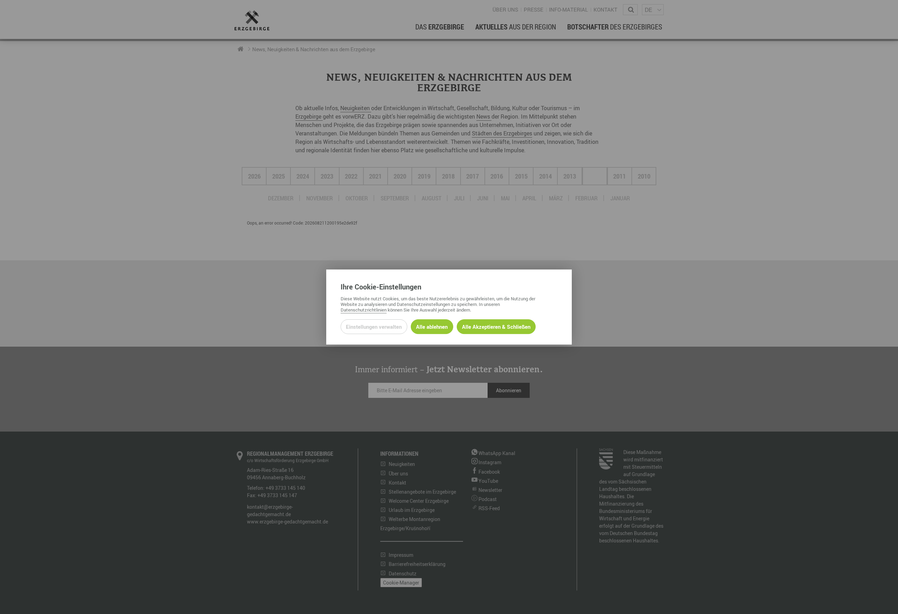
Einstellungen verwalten (374, 326)
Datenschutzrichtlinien (364, 310)
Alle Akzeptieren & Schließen (496, 326)
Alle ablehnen (432, 326)
